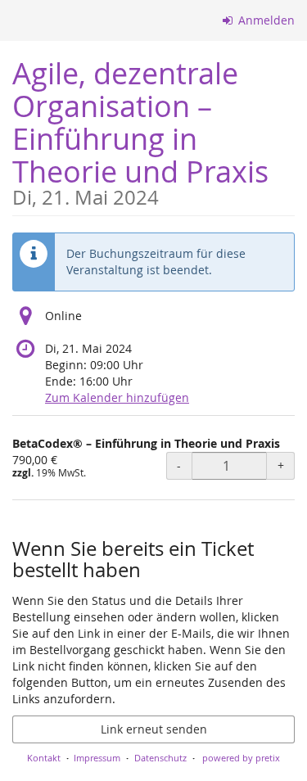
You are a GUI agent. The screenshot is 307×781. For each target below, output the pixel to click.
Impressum (97, 758)
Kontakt (44, 758)
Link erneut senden (154, 729)
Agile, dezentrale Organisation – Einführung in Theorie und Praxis (140, 130)
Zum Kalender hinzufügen (117, 397)
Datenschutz (160, 758)
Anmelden (265, 20)
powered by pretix (241, 758)
